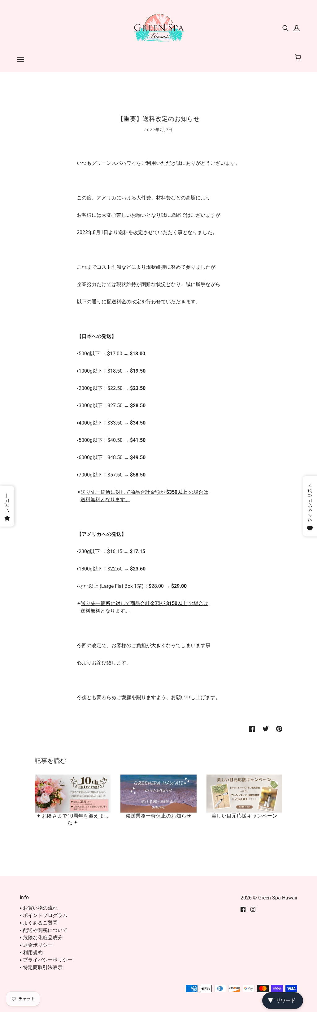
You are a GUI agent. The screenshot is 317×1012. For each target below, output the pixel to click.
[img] (285, 28)
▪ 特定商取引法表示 (41, 967)
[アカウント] (296, 28)
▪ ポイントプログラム (43, 915)
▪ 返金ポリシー (36, 945)
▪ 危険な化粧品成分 (41, 938)
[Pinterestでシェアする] (279, 728)
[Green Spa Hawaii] (158, 27)
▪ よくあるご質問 (39, 923)
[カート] (299, 57)
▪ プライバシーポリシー (46, 960)
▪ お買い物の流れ (39, 908)
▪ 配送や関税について (43, 930)
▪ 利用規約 (31, 952)
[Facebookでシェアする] (252, 728)
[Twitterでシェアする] (265, 728)
